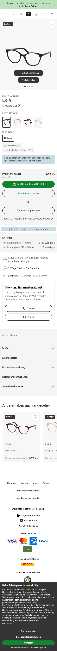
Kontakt (25, 483)
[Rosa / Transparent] (17, 122)
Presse (46, 483)
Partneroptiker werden (28, 491)
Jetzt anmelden (42, 158)
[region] (28, 437)
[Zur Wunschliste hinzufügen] (52, 24)
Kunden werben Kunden (28, 498)
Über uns (11, 483)
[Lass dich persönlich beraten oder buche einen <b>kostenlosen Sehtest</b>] (28, 4)
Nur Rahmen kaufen (28, 193)
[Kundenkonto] (36, 14)
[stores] (21, 14)
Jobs (35, 483)
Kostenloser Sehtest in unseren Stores (27, 276)
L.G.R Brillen (14, 96)
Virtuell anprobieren (30, 73)
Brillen (4, 96)
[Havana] (27, 122)
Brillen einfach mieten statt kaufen (30, 229)
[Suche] (13, 14)
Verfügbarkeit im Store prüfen (19, 150)
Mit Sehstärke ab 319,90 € (30, 184)
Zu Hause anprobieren (28, 210)
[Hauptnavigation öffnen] (5, 14)
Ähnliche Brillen (28, 80)
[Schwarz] (6, 122)
